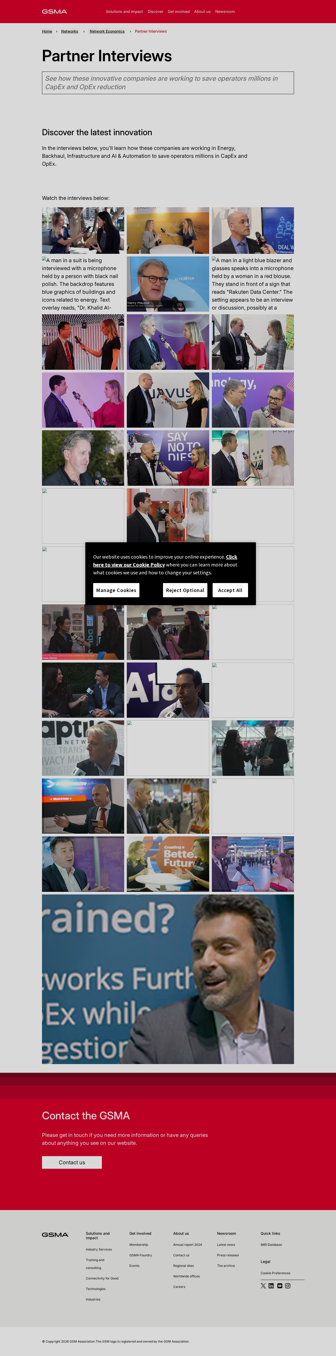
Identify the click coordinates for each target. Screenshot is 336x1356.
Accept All (230, 590)
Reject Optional (185, 590)
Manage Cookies (116, 590)
